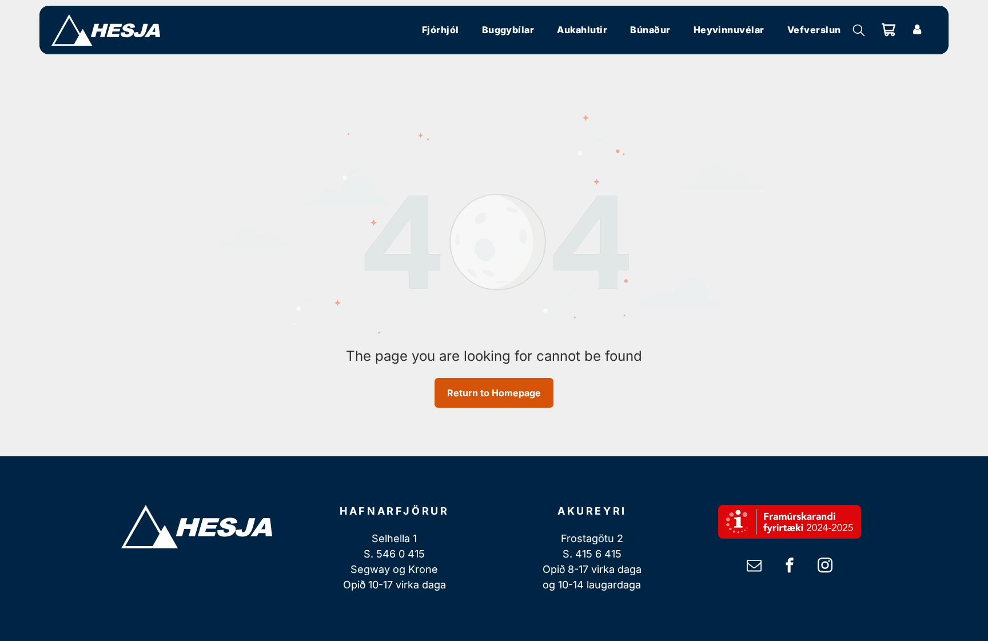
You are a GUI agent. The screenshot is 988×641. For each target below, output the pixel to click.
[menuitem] (441, 29)
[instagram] (825, 566)
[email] (754, 566)
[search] (858, 31)
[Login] (917, 30)
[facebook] (789, 566)
